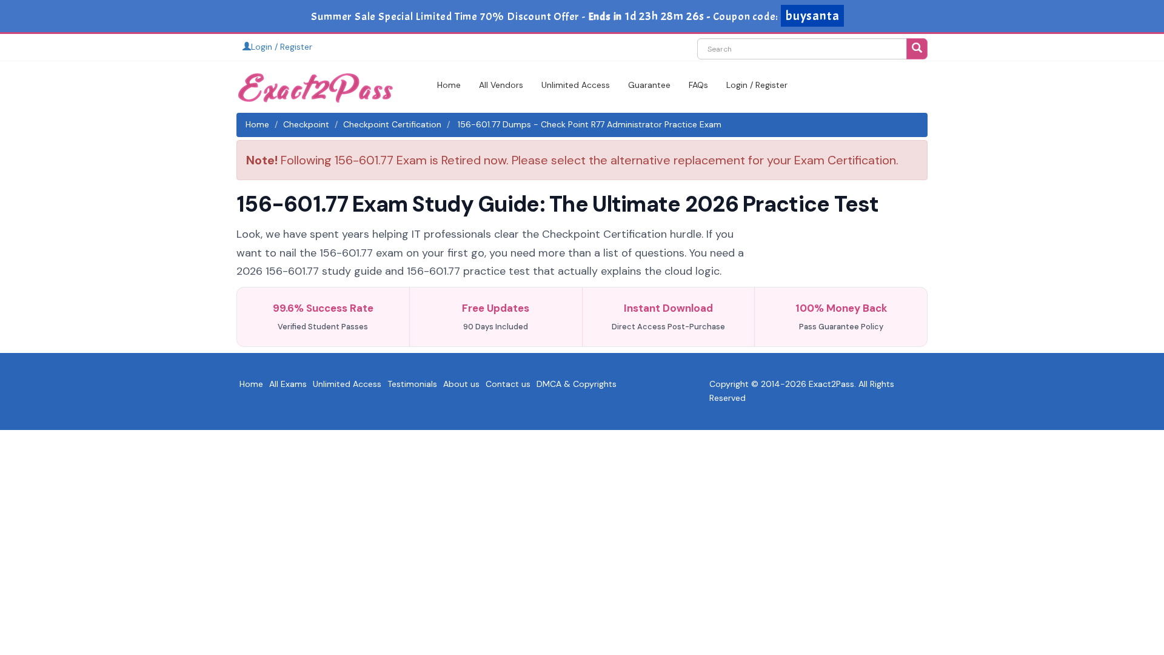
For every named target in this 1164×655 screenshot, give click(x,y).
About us (461, 383)
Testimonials (412, 383)
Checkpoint (306, 124)
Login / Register (281, 46)
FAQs (698, 84)
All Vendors (501, 84)
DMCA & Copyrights (577, 383)
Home (449, 84)
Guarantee (649, 84)
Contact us (508, 383)
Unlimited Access (575, 84)
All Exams (288, 383)
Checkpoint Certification (392, 124)
